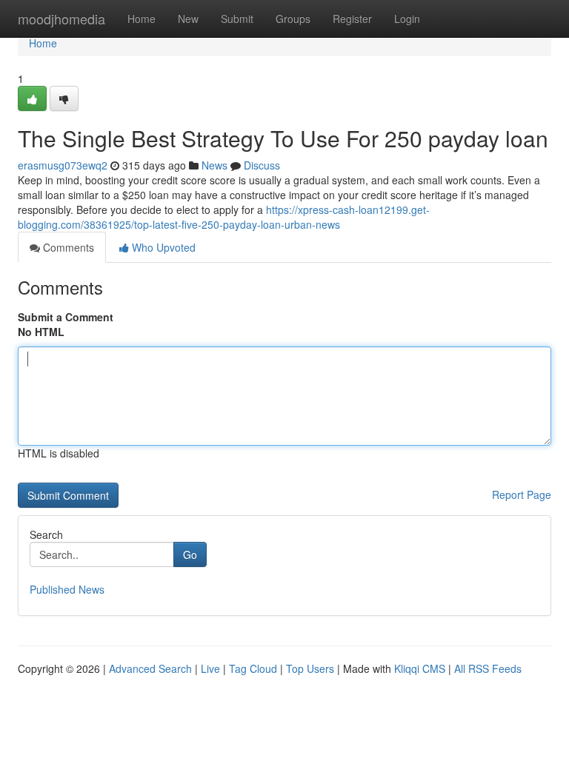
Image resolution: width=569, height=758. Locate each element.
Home (141, 18)
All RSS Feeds (488, 668)
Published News (67, 589)
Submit (237, 18)
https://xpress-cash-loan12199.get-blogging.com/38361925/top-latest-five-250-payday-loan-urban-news (224, 217)
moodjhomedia (61, 18)
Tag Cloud (253, 668)
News (214, 165)
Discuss (262, 165)
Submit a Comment (65, 316)
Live (210, 668)
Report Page (521, 494)
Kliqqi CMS (419, 668)
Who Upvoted (162, 247)
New (188, 18)
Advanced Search (150, 668)
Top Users (310, 668)
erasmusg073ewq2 (62, 165)
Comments (67, 247)
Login (407, 18)
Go (190, 554)
